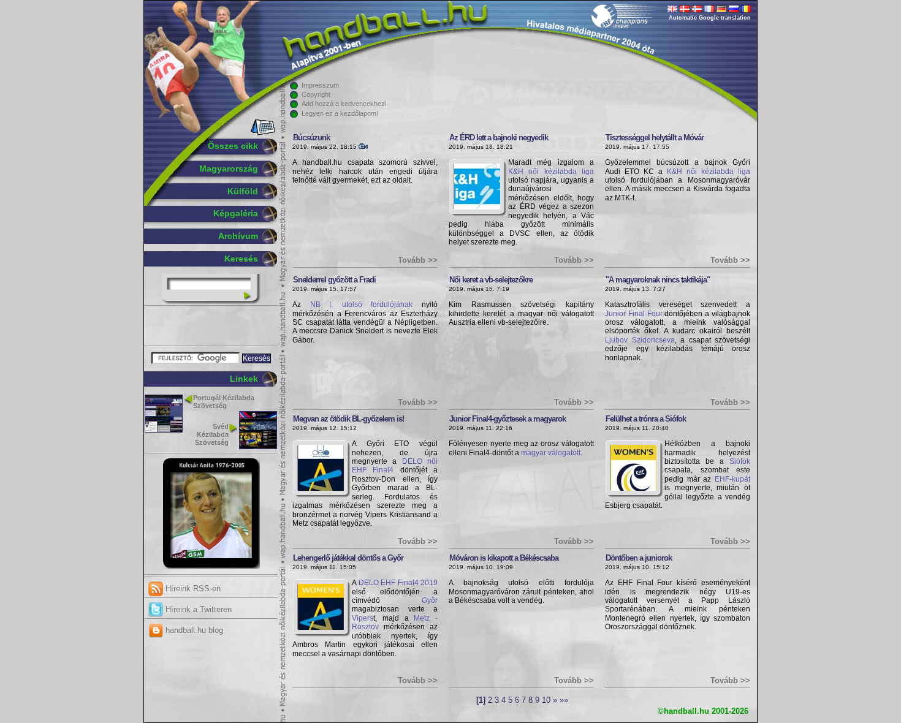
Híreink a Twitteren (197, 609)
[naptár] (262, 133)
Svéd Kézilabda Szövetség (212, 434)
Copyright (316, 94)
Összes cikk (233, 146)
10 (546, 700)
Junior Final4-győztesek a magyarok (507, 418)
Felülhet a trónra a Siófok (646, 418)
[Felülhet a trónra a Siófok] (633, 488)
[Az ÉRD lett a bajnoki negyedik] (477, 207)
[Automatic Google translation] (672, 10)
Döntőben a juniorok (639, 557)
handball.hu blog (193, 630)
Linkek (244, 379)
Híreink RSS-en (192, 588)
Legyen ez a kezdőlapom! (340, 113)
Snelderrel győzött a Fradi (334, 279)
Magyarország (228, 168)
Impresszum (320, 85)
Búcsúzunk (311, 137)
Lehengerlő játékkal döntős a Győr (348, 557)
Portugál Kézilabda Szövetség (223, 401)
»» (564, 700)
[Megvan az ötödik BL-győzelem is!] (321, 488)
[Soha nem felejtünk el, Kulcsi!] (211, 566)
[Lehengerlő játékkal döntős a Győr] (321, 627)
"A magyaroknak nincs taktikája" (658, 279)
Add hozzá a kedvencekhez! (344, 103)
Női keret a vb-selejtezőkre (491, 279)
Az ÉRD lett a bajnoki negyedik (498, 137)
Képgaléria (235, 213)
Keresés (241, 258)
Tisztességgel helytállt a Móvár (655, 137)
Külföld (242, 191)
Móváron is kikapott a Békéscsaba (503, 557)
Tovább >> (418, 260)
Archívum (238, 236)
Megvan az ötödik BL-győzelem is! (348, 418)
